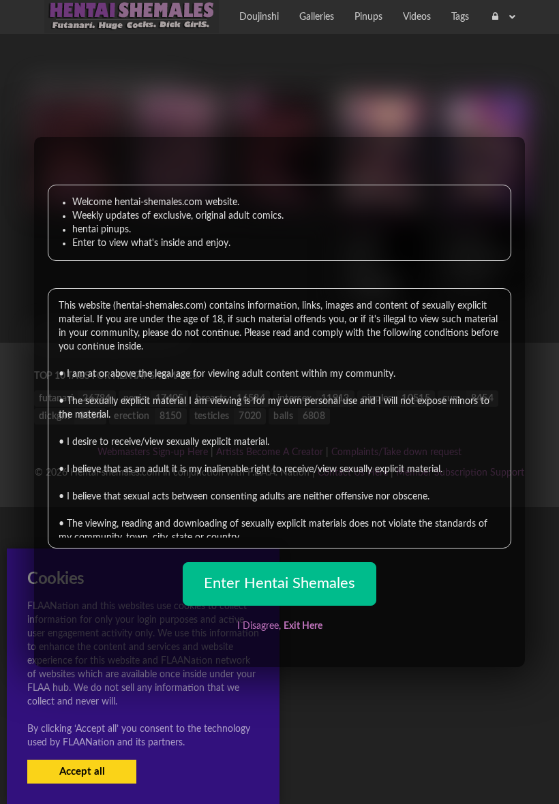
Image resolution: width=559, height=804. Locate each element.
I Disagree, (279, 626)
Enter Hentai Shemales (279, 583)
